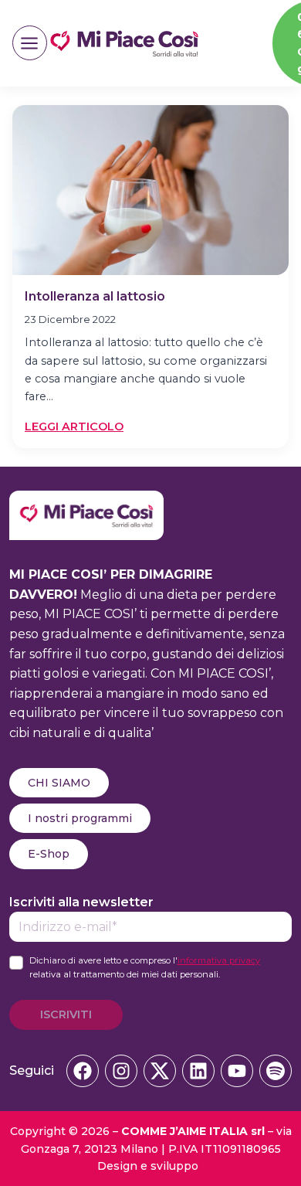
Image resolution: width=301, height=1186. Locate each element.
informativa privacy (219, 960)
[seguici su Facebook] (82, 1071)
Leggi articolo (74, 427)
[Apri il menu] (29, 42)
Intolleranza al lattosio (95, 296)
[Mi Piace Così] (86, 500)
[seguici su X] (160, 1071)
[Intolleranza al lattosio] (150, 190)
